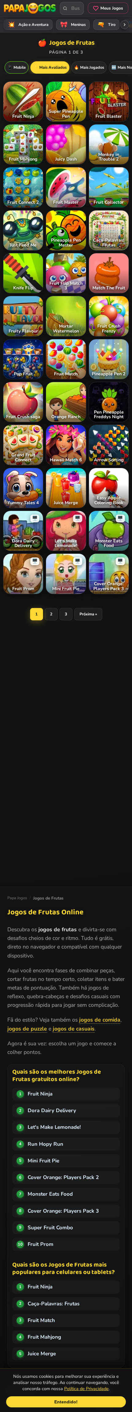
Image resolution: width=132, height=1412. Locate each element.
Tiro (106, 25)
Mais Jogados (89, 67)
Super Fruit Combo (50, 1227)
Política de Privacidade (86, 1388)
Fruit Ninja (40, 1093)
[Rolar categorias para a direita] (124, 24)
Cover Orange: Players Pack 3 (63, 1210)
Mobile (16, 67)
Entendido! (66, 1401)
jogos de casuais (74, 1028)
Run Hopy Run (45, 1144)
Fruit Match (41, 1320)
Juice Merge (42, 1353)
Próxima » (88, 614)
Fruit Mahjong (44, 1337)
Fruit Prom (40, 1244)
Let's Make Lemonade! (54, 1127)
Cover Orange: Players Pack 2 (63, 1177)
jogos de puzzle (27, 1028)
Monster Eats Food (50, 1194)
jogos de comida (99, 1019)
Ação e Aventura (28, 25)
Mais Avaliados (50, 67)
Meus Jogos (111, 8)
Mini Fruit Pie (43, 1160)
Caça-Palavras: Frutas (54, 1303)
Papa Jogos (17, 898)
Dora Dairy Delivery (52, 1110)
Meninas (73, 25)
